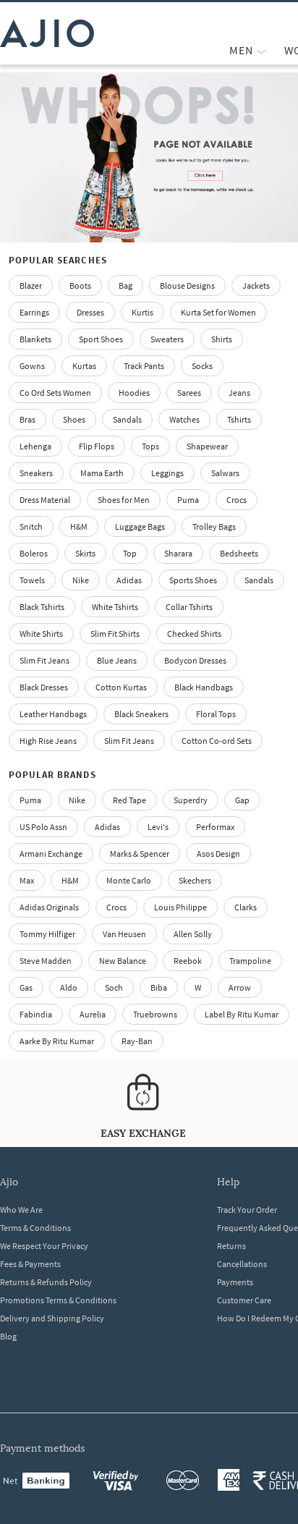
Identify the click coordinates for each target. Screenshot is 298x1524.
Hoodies (134, 392)
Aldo (68, 987)
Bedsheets (239, 553)
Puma (188, 499)
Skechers (195, 880)
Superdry (191, 800)
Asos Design (218, 853)
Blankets (35, 339)
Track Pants (144, 365)
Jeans (239, 392)
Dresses (90, 312)
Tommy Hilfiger (47, 933)
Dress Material (45, 499)
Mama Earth (102, 472)
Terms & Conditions (35, 1227)
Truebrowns (155, 1014)
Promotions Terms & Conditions (58, 1300)
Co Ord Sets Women (55, 392)
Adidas (107, 826)
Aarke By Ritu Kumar (57, 1041)
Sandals (127, 419)
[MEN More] (261, 50)
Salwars (225, 472)
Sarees (189, 392)
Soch (114, 987)
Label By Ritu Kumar (241, 1014)
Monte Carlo (128, 880)
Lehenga (35, 446)
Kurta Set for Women (218, 312)
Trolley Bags (214, 526)
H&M (79, 526)
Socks (202, 365)
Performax (215, 826)
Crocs (236, 499)
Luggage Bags (140, 526)
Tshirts (239, 419)
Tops (150, 446)
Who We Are (21, 1209)
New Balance (122, 960)
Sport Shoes (101, 339)
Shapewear (207, 446)
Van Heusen (124, 933)
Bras (27, 419)
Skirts (85, 553)
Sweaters (167, 339)
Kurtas (84, 365)
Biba (158, 987)
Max (27, 880)
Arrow (240, 987)
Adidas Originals (49, 907)
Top (130, 553)
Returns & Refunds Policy (46, 1282)
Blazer (31, 285)
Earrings (34, 312)
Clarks (245, 907)
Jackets (256, 285)
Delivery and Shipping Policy (52, 1318)
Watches (184, 419)
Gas (26, 987)
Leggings (167, 472)
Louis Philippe (180, 907)
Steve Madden (46, 960)
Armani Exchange (51, 853)
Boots (80, 285)
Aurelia (93, 1014)
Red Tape (129, 800)
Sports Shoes (193, 580)
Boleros (34, 553)
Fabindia (36, 1014)
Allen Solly (193, 933)
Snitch (31, 526)
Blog (8, 1336)
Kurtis (142, 312)
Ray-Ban (137, 1041)
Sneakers (36, 472)
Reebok (188, 960)
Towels (32, 580)
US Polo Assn (43, 826)
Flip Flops (96, 446)
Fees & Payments (30, 1263)
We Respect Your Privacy (44, 1245)
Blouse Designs (187, 285)
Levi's (158, 826)
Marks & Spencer (139, 853)
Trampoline (250, 960)
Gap (242, 800)
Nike (77, 800)
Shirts (221, 339)
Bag (125, 285)
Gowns (32, 365)
